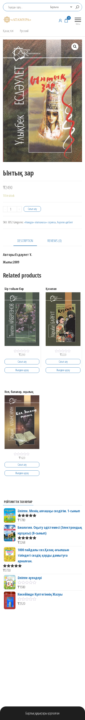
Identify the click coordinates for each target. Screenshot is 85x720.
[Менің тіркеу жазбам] (60, 20)
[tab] (28, 241)
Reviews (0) (54, 240)
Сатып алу (32, 209)
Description (25, 240)
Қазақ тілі (8, 31)
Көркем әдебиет (65, 222)
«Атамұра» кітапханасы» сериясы (40, 222)
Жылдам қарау (22, 370)
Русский (24, 31)
